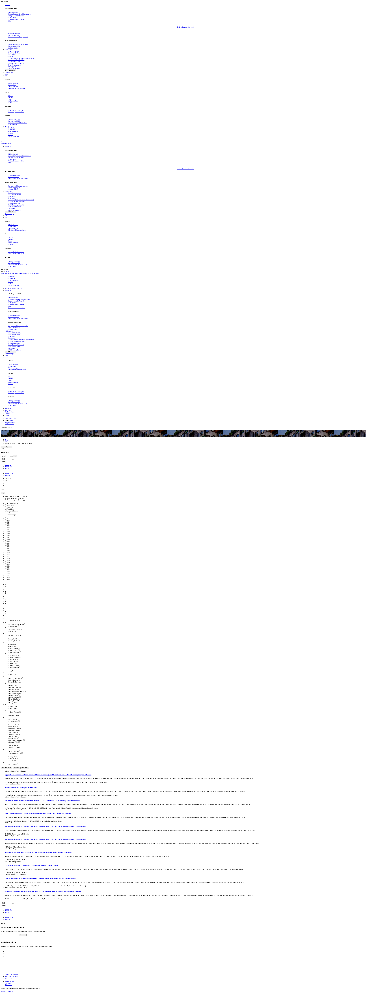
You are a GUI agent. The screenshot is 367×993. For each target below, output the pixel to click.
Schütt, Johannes (13, 732)
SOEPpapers (12, 67)
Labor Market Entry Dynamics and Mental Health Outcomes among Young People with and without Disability (40, 878)
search (3, 1)
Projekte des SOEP (14, 121)
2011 (7, 549)
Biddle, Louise (12, 626)
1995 (8, 579)
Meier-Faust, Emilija (14, 693)
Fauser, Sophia (12, 639)
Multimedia (9, 507)
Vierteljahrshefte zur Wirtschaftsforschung (21, 58)
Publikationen (10, 513)
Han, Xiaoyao (12, 656)
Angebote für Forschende (16, 110)
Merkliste (13, 288)
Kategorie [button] (8, 478)
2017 (8, 537)
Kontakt (10, 102)
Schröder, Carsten (13, 730)
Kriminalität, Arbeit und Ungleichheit (19, 14)
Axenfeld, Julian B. (14, 620)
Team (10, 99)
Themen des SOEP (14, 119)
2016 (8, 539)
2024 (8, 524)
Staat (9, 21)
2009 (8, 552)
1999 (8, 572)
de (8, 271)
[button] (4, 1)
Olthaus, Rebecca (13, 712)
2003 (8, 564)
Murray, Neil (12, 703)
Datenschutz (8, 985)
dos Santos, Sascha (14, 630)
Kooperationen (12, 124)
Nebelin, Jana (12, 706)
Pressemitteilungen (12, 511)
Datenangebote (12, 48)
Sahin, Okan (12, 727)
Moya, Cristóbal (13, 699)
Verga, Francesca (13, 751)
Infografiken (10, 505)
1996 (8, 577)
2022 (8, 528)
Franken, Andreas (13, 641)
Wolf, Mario (12, 760)
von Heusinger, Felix (14, 753)
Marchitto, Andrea (13, 689)
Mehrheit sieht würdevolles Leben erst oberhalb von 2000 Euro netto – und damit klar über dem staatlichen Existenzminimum (45, 826)
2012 (8, 547)
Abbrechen (16, 767)
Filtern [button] (3, 458)
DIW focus (11, 56)
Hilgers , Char (12, 663)
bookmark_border (6, 143)
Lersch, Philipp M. (14, 682)
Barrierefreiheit (9, 981)
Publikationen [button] (9, 49)
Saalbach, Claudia (13, 725)
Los (15, 456)
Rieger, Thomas (13, 721)
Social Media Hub (13, 136)
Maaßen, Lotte (12, 685)
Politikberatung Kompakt (16, 63)
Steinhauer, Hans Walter (15, 740)
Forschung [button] (8, 5)
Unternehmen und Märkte (16, 19)
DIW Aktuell (12, 54)
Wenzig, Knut (12, 757)
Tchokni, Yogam (13, 745)
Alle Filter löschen (6, 767)
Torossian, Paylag (13, 747)
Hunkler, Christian (13, 665)
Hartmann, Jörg (13, 659)
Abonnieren (23, 935)
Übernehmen (24, 767)
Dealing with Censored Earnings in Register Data (21, 787)
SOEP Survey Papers (14, 68)
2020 (8, 531)
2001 (8, 568)
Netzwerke (11, 129)
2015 (8, 541)
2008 (8, 554)
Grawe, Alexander (13, 652)
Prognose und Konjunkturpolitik (18, 44)
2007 (8, 556)
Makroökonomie (13, 12)
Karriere (10, 133)
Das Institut (11, 128)
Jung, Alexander (13, 671)
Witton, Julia (12, 759)
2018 (8, 535)
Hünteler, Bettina (13, 667)
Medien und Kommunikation (17, 88)
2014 (8, 543)
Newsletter (4, 938)
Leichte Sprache (9, 424)
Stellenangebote (13, 101)
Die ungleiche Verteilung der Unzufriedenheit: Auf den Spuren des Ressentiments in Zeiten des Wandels (38, 852)
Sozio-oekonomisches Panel (185, 27)
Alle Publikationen (10, 70)
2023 (8, 526)
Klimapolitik (12, 17)
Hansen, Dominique (14, 657)
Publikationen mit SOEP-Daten (17, 123)
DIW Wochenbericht (14, 51)
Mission (10, 97)
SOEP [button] (6, 75)
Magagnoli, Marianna (14, 687)
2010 (8, 551)
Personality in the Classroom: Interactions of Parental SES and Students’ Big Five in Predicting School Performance (42, 800)
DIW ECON (8, 978)
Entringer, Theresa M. (15, 635)
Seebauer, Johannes (14, 734)
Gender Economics (14, 33)
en (1, 141)
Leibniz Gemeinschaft (11, 974)
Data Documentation (14, 65)
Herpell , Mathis (13, 661)
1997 (8, 575)
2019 (8, 533)
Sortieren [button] (3, 461)
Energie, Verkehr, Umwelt (16, 16)
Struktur (10, 96)
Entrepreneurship (13, 35)
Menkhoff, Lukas (13, 697)
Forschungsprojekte (14, 46)
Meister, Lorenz (13, 695)
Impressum (8, 983)
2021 (8, 530)
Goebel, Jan (12, 646)
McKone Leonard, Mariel (16, 691)
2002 (8, 566)
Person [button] (7, 482)
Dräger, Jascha (12, 631)
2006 (8, 558)
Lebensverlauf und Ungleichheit (18, 37)
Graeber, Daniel (13, 650)
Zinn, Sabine (12, 764)
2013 (8, 545)
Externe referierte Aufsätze (16, 60)
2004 (8, 562)
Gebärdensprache (10, 422)
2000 (8, 570)
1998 (8, 574)
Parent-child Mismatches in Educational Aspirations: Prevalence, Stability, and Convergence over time (38, 813)
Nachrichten (12, 85)
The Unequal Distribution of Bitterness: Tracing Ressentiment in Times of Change (31, 865)
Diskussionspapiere (14, 61)
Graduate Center (13, 131)
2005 (8, 560)
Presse (6, 74)
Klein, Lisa (11, 674)
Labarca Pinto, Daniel (15, 678)
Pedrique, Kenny (13, 715)
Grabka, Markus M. (14, 648)
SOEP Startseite (13, 83)
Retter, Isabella (12, 719)
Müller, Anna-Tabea (14, 701)
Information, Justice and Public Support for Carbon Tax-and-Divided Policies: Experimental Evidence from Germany (43, 891)
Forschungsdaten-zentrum (16, 112)
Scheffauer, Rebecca (14, 728)
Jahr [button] (6, 480)
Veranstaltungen (9, 72)
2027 (8, 518)
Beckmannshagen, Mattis (16, 624)
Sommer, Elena (13, 738)
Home (6, 440)
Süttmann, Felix (13, 742)
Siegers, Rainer (13, 736)
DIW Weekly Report (14, 53)
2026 (8, 520)
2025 (8, 522)
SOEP (6, 442)
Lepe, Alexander (13, 680)
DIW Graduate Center (11, 976)
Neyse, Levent (12, 708)
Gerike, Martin (13, 644)
